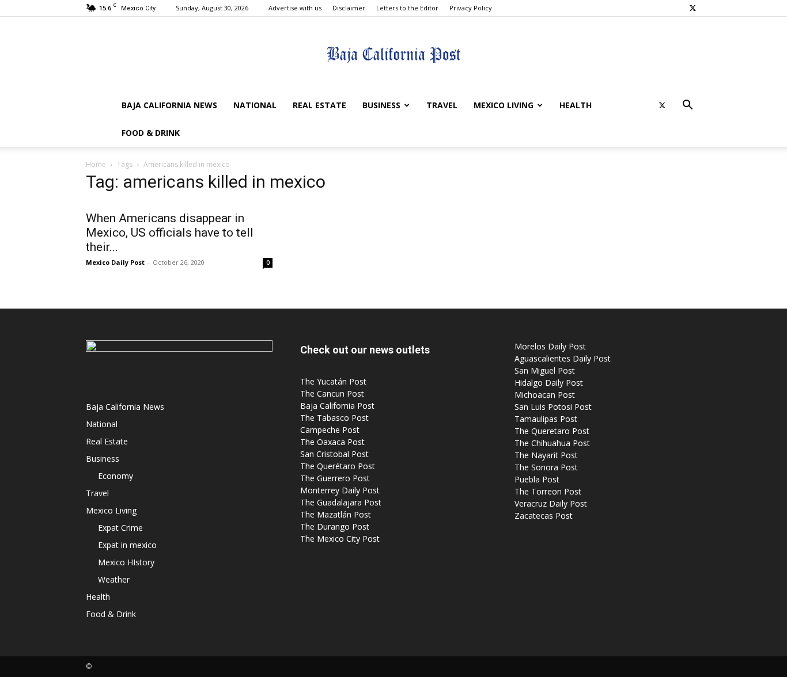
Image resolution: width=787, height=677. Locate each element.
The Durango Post (334, 526)
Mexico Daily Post (115, 262)
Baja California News (169, 105)
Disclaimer (348, 7)
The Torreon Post (547, 491)
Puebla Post (536, 479)
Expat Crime (120, 527)
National (255, 105)
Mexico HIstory (126, 562)
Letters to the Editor (407, 7)
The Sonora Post (546, 467)
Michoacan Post (544, 394)
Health (575, 105)
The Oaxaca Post (332, 441)
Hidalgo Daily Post (548, 382)
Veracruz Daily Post (550, 503)
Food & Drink (151, 132)
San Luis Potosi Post (553, 406)
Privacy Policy (470, 7)
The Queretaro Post (551, 430)
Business (381, 105)
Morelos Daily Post (550, 346)
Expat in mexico (127, 544)
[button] (687, 106)
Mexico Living (504, 105)
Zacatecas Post (543, 515)
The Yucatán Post (333, 381)
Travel (441, 105)
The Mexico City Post (340, 538)
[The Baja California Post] (393, 55)
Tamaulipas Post (545, 418)
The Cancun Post (332, 393)
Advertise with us (294, 7)
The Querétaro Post (337, 466)
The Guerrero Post (335, 478)
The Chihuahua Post (552, 443)
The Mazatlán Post (335, 514)
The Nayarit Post (546, 455)
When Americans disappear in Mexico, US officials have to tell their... (169, 232)
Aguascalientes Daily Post (562, 358)
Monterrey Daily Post (340, 490)
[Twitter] (692, 8)
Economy (115, 475)
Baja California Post (337, 405)
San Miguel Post (544, 370)
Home (96, 164)
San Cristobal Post (334, 453)
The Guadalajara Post (340, 502)
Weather (114, 579)
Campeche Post (330, 429)
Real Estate (319, 105)
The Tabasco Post (334, 417)
